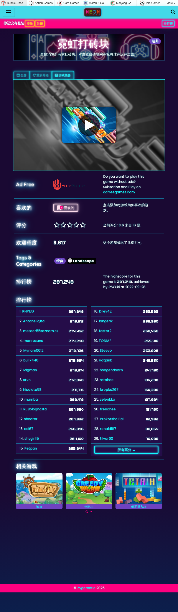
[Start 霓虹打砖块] (89, 125)
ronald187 (108, 428)
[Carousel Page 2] (91, 511)
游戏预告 (64, 75)
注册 (40, 23)
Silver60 (106, 438)
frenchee (108, 409)
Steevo (106, 350)
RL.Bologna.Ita (35, 409)
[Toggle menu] (9, 12)
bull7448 (30, 360)
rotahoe (107, 379)
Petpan (30, 448)
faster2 (105, 330)
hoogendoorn (111, 370)
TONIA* (105, 340)
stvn (27, 379)
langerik (106, 321)
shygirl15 (32, 438)
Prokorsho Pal (112, 418)
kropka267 (109, 389)
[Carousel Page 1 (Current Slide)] (87, 511)
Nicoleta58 (32, 389)
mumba (31, 399)
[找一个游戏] (173, 12)
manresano (33, 340)
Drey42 (105, 311)
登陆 (30, 23)
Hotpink (105, 360)
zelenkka (107, 399)
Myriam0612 (33, 350)
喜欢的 (68, 208)
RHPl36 (28, 311)
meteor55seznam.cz (40, 330)
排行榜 (168, 23)
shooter (31, 418)
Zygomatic (86, 587)
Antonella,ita (33, 321)
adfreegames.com (119, 192)
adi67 (28, 428)
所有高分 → (126, 450)
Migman (30, 370)
